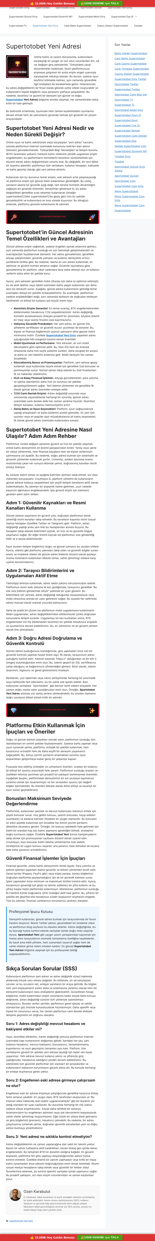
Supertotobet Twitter (127, 89)
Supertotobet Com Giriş (129, 186)
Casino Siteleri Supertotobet (112, 25)
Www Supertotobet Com (130, 205)
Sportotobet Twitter (127, 84)
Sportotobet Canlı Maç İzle (131, 94)
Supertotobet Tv (18, 25)
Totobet (138, 25)
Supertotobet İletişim (127, 130)
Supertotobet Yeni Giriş (45, 25)
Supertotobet (42, 7)
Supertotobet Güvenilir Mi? (58, 16)
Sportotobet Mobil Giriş (129, 110)
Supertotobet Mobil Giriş (92, 16)
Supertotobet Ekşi (125, 141)
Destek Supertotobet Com (130, 146)
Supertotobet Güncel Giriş (23, 16)
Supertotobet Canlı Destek (131, 135)
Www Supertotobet (126, 191)
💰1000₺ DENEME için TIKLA (100, 3)
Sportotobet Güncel (91, 7)
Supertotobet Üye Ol (122, 16)
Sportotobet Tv (124, 99)
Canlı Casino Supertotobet (131, 63)
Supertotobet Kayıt (126, 120)
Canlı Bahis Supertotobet (77, 25)
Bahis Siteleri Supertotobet (131, 53)
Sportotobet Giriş (65, 7)
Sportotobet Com (125, 181)
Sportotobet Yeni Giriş (120, 7)
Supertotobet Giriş (19, 7)
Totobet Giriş (122, 156)
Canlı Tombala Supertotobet (132, 68)
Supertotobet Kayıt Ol (128, 115)
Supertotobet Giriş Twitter (130, 79)
